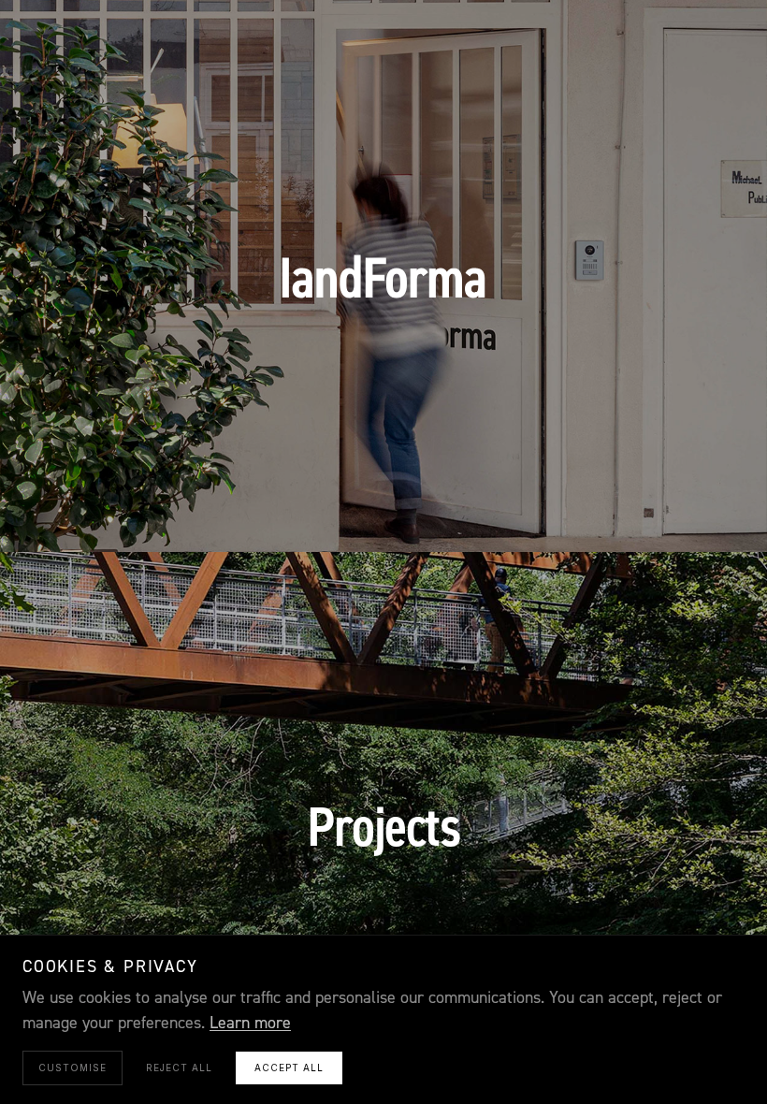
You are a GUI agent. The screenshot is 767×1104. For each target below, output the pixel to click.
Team (462, 512)
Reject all (179, 1067)
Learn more (250, 1023)
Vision (196, 512)
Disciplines (280, 512)
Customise (72, 1067)
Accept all (289, 1067)
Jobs (576, 512)
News (520, 512)
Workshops (383, 512)
